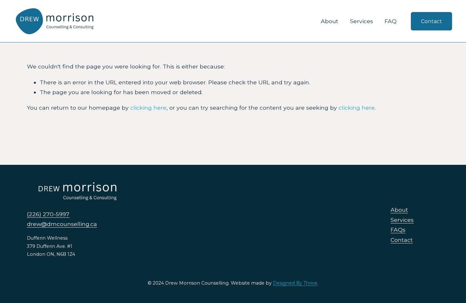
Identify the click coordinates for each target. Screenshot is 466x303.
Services (361, 21)
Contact (431, 21)
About (329, 21)
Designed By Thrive (295, 283)
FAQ (391, 21)
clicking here (148, 107)
